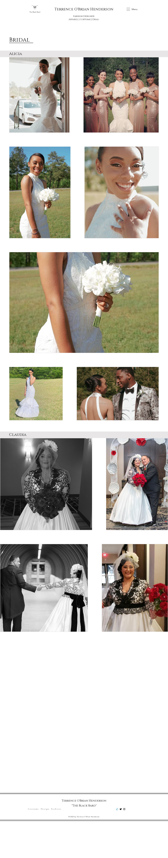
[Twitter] (120, 809)
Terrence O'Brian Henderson (83, 9)
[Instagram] (124, 809)
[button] (128, 9)
